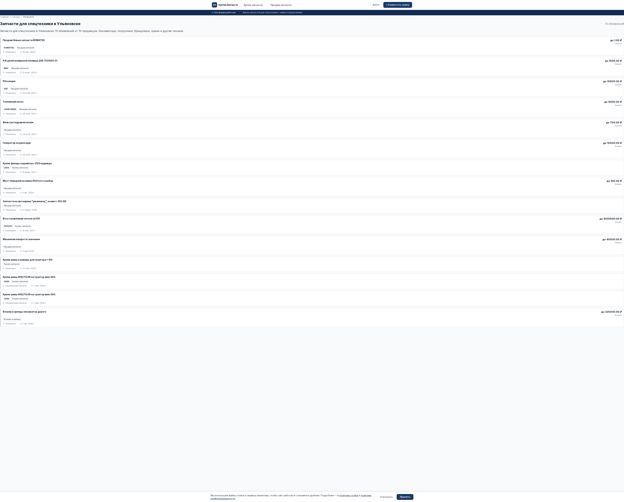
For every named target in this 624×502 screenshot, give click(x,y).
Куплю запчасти (253, 5)
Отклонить (386, 496)
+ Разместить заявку (398, 4)
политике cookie (348, 495)
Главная (4, 16)
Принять (405, 496)
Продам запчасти (281, 5)
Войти (376, 4)
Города (16, 16)
